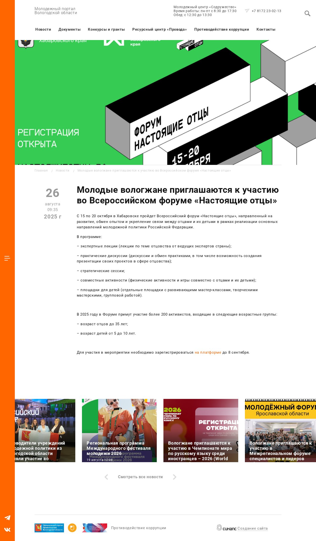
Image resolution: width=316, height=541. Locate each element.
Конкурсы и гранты (106, 29)
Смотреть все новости (140, 477)
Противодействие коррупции (221, 29)
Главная (41, 170)
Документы (69, 29)
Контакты (266, 29)
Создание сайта (252, 528)
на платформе (208, 352)
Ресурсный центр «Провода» (159, 29)
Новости (43, 29)
